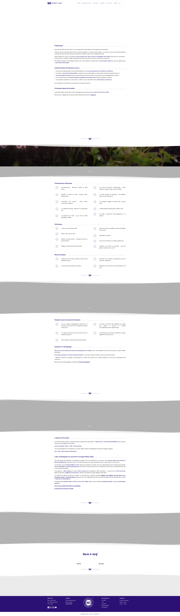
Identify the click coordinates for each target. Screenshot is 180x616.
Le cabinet (104, 603)
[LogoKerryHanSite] (54, 3)
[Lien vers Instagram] (129, 3)
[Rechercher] (119, 3)
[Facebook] (84, 589)
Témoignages (104, 607)
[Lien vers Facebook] (125, 3)
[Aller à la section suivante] (90, 35)
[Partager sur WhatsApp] (84, 129)
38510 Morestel (69, 602)
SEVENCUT (97, 614)
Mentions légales (105, 605)
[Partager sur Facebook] (78, 129)
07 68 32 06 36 (69, 604)
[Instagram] (96, 589)
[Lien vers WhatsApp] (127, 3)
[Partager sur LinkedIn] (96, 129)
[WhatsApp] (90, 589)
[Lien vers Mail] (131, 3)
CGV (103, 602)
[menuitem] (78, 3)
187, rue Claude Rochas (71, 600)
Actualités (104, 600)
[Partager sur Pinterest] (90, 129)
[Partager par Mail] (101, 129)
